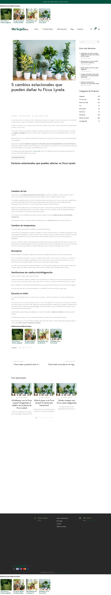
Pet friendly (82, 115)
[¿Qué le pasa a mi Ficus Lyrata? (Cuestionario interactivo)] (44, 389)
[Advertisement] (44, 104)
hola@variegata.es (91, 520)
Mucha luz (82, 112)
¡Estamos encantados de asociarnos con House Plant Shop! (90, 82)
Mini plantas (82, 108)
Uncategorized (83, 121)
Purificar (46, 116)
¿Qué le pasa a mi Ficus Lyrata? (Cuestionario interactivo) (44, 403)
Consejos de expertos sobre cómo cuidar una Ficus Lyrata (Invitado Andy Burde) (90, 75)
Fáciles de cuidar (83, 102)
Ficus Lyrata (37, 151)
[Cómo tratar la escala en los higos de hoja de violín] (61, 363)
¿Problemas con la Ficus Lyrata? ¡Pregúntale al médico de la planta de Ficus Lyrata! (90, 55)
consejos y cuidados (38, 116)
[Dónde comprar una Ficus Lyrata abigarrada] (66, 389)
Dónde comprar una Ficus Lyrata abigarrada (89, 68)
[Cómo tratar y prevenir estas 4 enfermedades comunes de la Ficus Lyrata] (27, 363)
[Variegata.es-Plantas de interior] (20, 29)
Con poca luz (82, 99)
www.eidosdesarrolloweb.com (62, 572)
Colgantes (82, 96)
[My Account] (99, 29)
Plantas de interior (84, 118)
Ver (23, 157)
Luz (80, 105)
